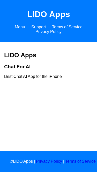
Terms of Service (67, 27)
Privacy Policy (48, 31)
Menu (20, 27)
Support (38, 27)
